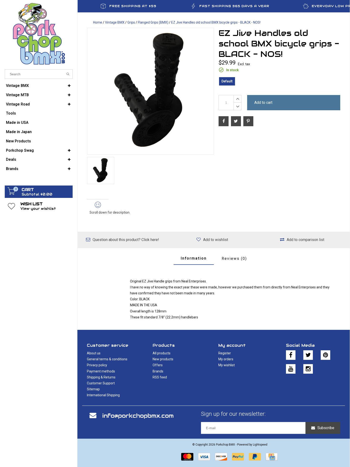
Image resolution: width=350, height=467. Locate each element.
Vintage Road (18, 104)
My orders (225, 359)
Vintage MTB (17, 95)
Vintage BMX (17, 85)
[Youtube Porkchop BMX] (290, 369)
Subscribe (325, 428)
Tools (11, 113)
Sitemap (93, 389)
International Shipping (103, 395)
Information (194, 258)
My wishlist (226, 365)
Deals (11, 159)
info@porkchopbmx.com (138, 415)
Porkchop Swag (20, 150)
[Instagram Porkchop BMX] (308, 369)
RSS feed (160, 377)
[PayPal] (238, 457)
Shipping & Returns (101, 377)
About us (93, 353)
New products (163, 359)
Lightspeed (260, 444)
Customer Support (101, 383)
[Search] (68, 74)
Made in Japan (19, 132)
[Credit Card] (272, 457)
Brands (12, 168)
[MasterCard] (187, 457)
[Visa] (204, 457)
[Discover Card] (221, 457)
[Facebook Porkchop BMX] (290, 355)
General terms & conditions (107, 359)
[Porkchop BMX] (38, 33)
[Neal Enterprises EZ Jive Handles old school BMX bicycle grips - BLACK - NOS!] (150, 91)
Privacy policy (97, 365)
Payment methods (101, 371)
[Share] (224, 121)
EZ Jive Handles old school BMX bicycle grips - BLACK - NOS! (215, 22)
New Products (18, 141)
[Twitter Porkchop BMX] (308, 355)
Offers (158, 365)
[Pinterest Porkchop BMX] (325, 355)
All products (161, 353)
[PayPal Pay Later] (255, 457)
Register (224, 353)
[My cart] (11, 194)
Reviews (234, 258)
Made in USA (17, 122)
